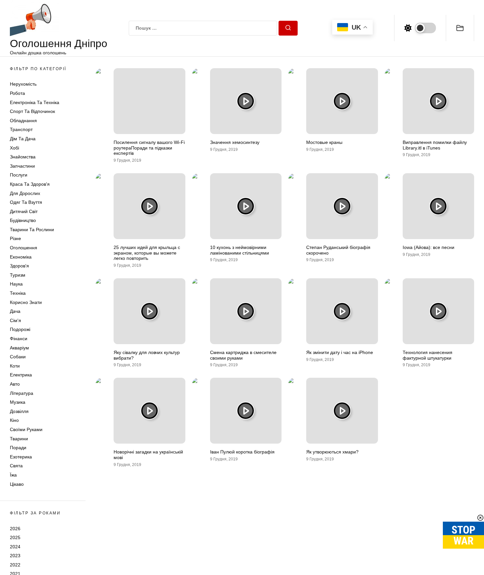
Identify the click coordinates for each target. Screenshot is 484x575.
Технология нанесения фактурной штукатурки (427, 355)
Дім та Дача (23, 138)
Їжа (13, 475)
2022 (15, 564)
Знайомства (23, 156)
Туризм (17, 275)
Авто (15, 384)
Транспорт (21, 129)
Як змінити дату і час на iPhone (339, 352)
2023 (15, 555)
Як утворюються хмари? (332, 451)
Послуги (18, 175)
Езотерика (21, 456)
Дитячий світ (24, 211)
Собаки (18, 356)
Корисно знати (26, 302)
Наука (16, 284)
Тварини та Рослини (32, 229)
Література (21, 393)
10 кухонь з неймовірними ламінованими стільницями (239, 250)
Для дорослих (25, 193)
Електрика (21, 374)
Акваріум (19, 347)
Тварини (19, 438)
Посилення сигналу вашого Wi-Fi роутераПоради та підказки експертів (149, 148)
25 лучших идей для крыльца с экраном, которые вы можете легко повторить (147, 253)
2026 (15, 528)
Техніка (18, 293)
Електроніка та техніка (34, 102)
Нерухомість (23, 84)
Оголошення (23, 247)
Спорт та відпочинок (32, 111)
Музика (17, 402)
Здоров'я (19, 265)
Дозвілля (19, 411)
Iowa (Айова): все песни (428, 247)
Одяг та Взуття (26, 202)
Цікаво (17, 484)
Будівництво (23, 220)
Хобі (14, 148)
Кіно (14, 420)
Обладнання (23, 120)
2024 (15, 546)
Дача (15, 311)
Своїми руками (26, 429)
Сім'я (15, 320)
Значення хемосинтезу (234, 142)
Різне (15, 238)
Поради (18, 447)
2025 (15, 537)
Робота (17, 93)
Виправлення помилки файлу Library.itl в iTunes (435, 145)
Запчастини (22, 166)
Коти (15, 366)
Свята (16, 465)
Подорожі (20, 329)
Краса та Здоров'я (30, 184)
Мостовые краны (324, 142)
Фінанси (18, 338)
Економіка (21, 257)
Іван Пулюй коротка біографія (242, 451)
